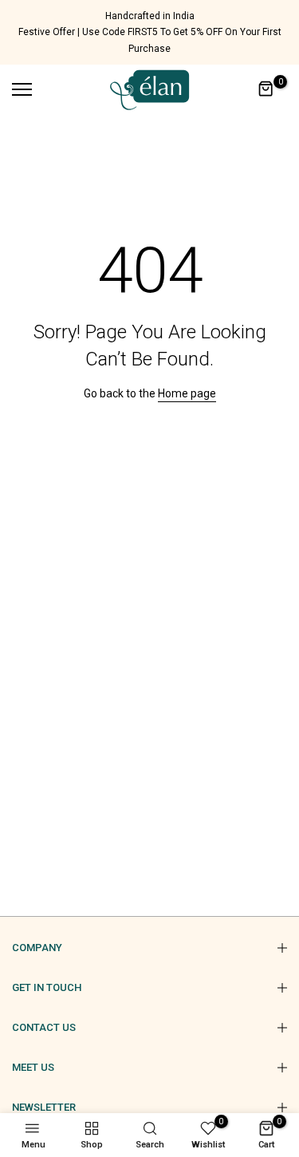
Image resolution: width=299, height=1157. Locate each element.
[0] (266, 89)
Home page (187, 393)
